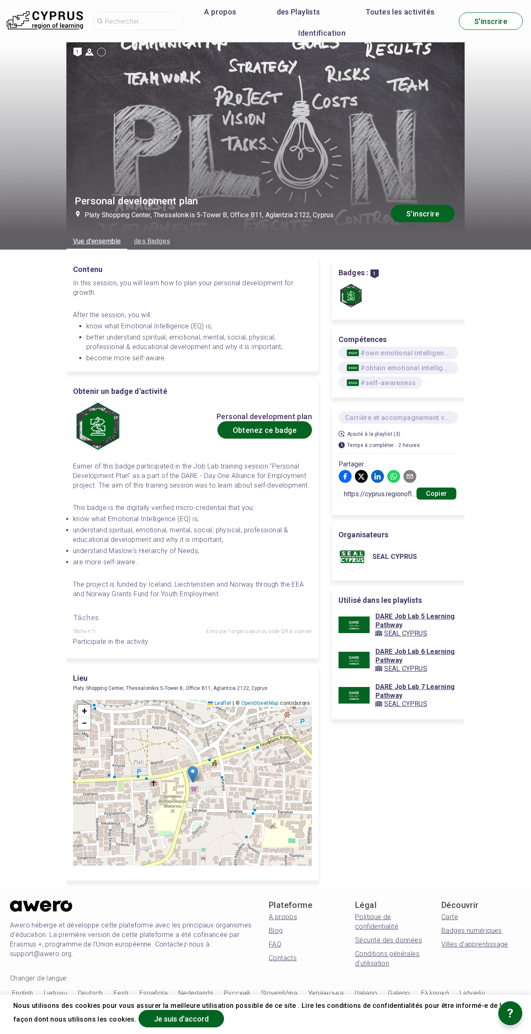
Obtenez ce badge (265, 430)
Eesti (121, 993)
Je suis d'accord (181, 1019)
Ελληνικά (435, 993)
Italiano (365, 993)
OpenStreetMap (260, 703)
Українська (325, 993)
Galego (399, 993)
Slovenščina (279, 993)
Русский (237, 993)
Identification (322, 33)
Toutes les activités (400, 11)
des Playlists (298, 11)
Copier (436, 494)
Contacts (283, 958)
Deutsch (90, 993)
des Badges (152, 241)
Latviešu (472, 993)
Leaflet (222, 703)
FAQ (275, 944)
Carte (449, 917)
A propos (220, 11)
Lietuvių (55, 993)
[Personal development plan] (351, 296)
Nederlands (195, 993)
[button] (193, 774)
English (22, 993)
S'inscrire (490, 21)
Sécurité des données (388, 940)
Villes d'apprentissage (474, 944)
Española (153, 993)
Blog (276, 930)
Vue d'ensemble (97, 241)
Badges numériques (471, 930)
